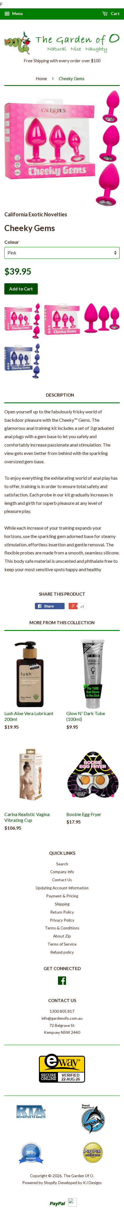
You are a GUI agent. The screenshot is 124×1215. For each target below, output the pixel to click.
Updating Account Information (62, 888)
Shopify (50, 1182)
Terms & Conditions (62, 928)
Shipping (62, 904)
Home (41, 78)
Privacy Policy (62, 920)
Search (62, 864)
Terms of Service (62, 944)
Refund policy (62, 952)
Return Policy (62, 912)
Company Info (62, 871)
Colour (11, 242)
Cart (115, 13)
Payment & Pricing (62, 896)
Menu (17, 13)
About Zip (62, 936)
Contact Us (62, 879)
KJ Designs (92, 1182)
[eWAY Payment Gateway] (62, 1081)
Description (60, 394)
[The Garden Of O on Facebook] (62, 982)
